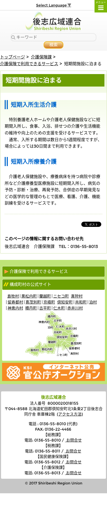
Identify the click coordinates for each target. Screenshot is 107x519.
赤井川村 (75, 308)
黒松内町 (29, 296)
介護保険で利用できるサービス (29, 63)
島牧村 (13, 296)
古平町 (45, 308)
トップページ (12, 57)
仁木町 (59, 308)
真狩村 (77, 296)
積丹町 (31, 308)
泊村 (93, 302)
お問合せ (73, 440)
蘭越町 (45, 296)
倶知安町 (65, 302)
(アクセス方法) (70, 414)
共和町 (81, 302)
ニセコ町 (61, 296)
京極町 (49, 302)
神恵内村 (15, 308)
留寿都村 (15, 302)
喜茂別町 (33, 302)
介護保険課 (41, 57)
